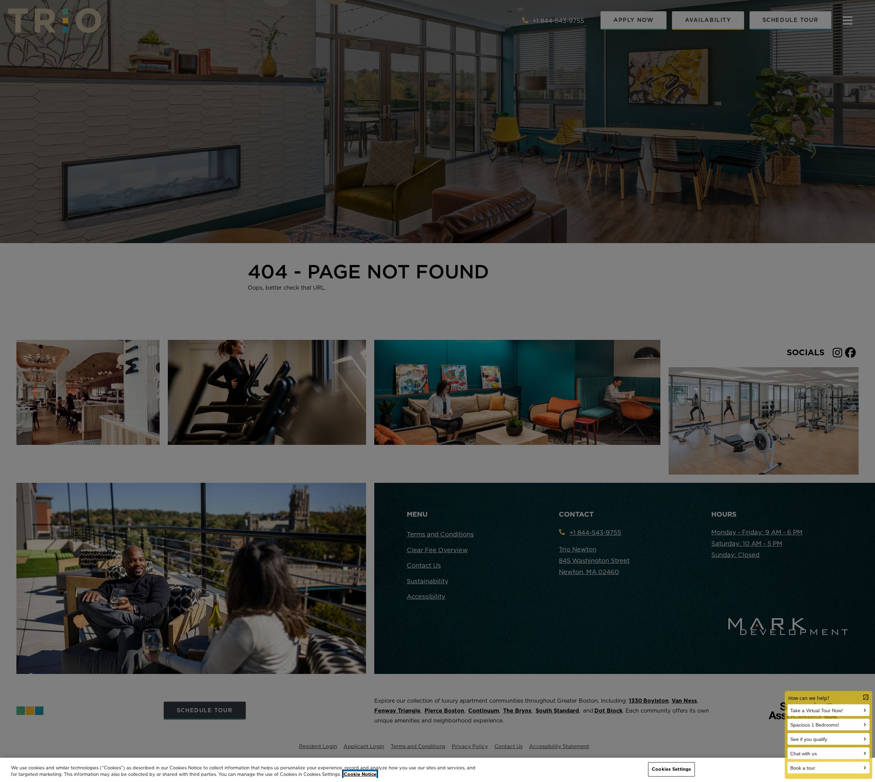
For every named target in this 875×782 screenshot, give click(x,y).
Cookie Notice (360, 774)
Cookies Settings (671, 769)
